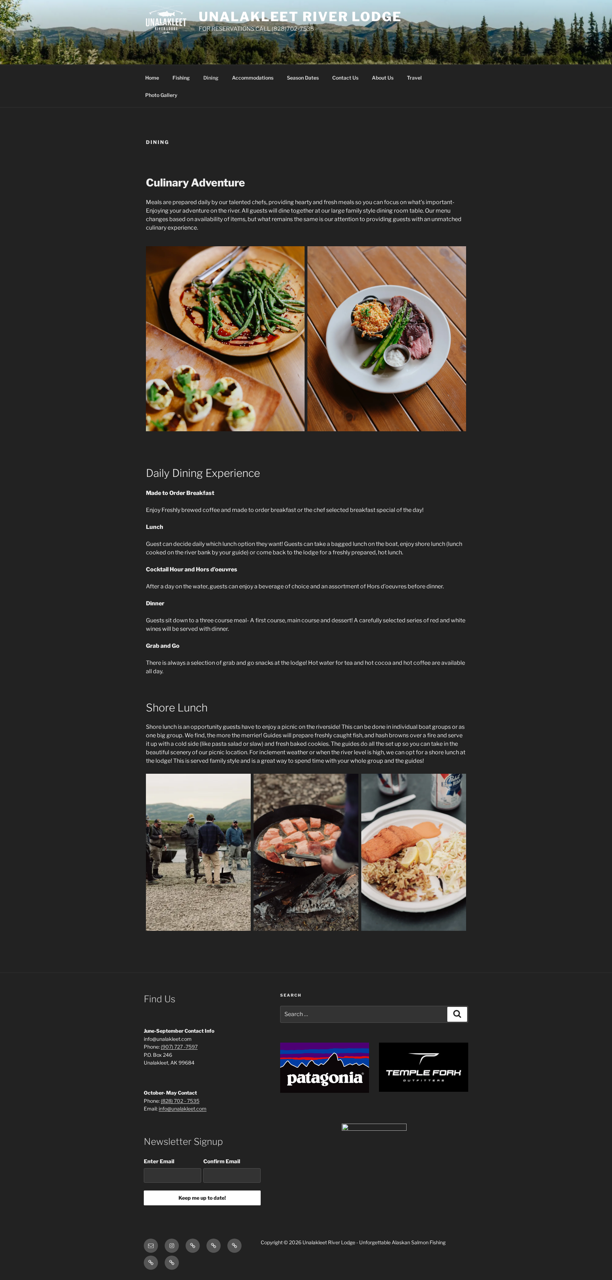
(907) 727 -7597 (179, 1047)
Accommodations (252, 78)
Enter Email (159, 1161)
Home (152, 78)
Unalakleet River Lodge (300, 16)
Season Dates (303, 78)
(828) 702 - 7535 (180, 1101)
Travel (414, 78)
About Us (382, 78)
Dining (211, 78)
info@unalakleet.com (182, 1109)
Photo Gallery (161, 95)
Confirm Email (221, 1161)
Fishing (181, 78)
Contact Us (345, 78)
